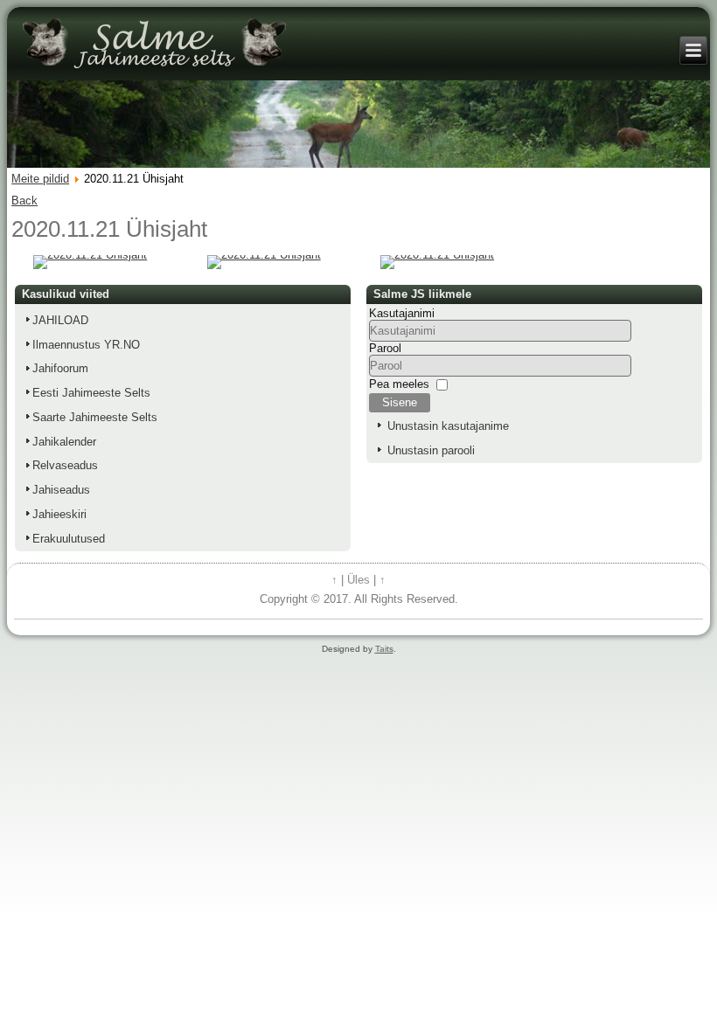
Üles (358, 579)
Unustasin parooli (431, 450)
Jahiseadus (61, 489)
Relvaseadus (65, 465)
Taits (384, 649)
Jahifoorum (60, 368)
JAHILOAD (60, 320)
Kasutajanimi (402, 313)
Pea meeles (399, 384)
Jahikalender (64, 441)
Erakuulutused (68, 538)
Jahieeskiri (59, 514)
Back (24, 200)
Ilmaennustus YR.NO (86, 344)
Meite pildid (40, 178)
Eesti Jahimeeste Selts (91, 392)
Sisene (399, 402)
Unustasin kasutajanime (448, 425)
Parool (385, 348)
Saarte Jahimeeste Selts (94, 417)
